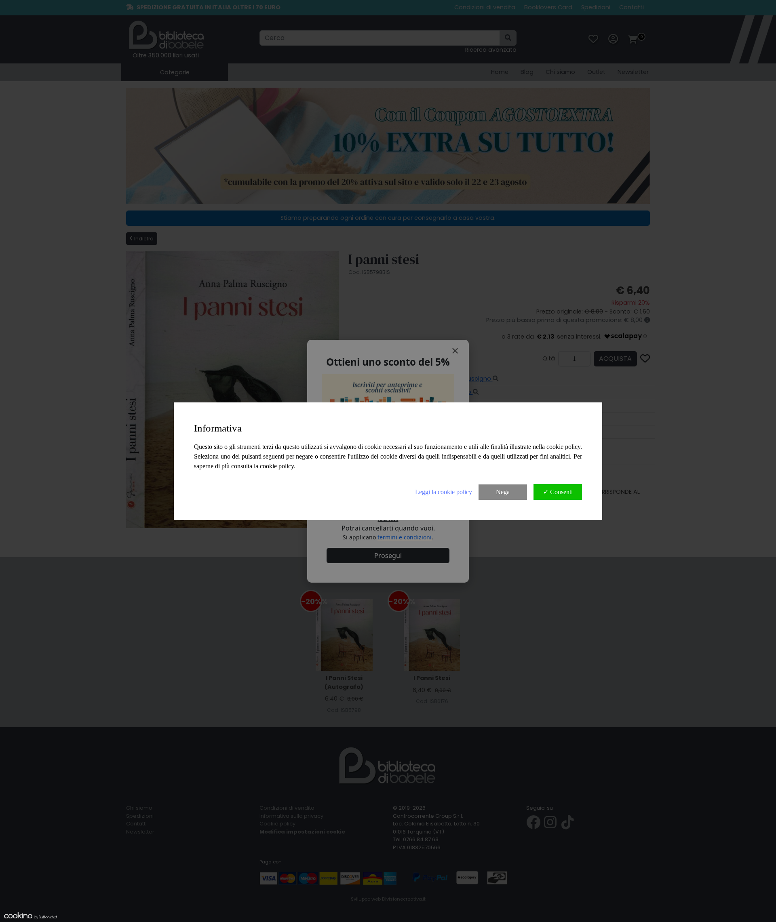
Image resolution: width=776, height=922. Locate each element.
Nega (503, 491)
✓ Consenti (558, 491)
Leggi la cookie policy (443, 491)
